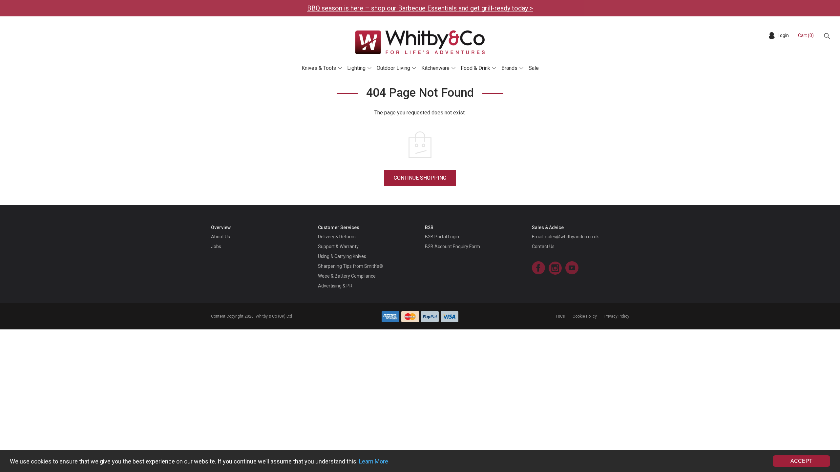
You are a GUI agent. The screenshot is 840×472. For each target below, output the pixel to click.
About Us (220, 236)
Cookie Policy (585, 316)
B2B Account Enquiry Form (452, 246)
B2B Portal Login (442, 236)
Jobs (216, 246)
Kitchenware (435, 68)
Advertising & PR (335, 285)
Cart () (806, 35)
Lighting (356, 68)
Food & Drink (475, 68)
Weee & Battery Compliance (347, 276)
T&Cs (560, 316)
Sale (534, 68)
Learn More (373, 461)
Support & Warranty (338, 246)
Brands (509, 68)
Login (783, 35)
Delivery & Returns (337, 236)
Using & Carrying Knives (342, 256)
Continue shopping (420, 178)
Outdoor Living (393, 68)
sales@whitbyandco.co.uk (572, 236)
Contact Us (543, 246)
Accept (801, 461)
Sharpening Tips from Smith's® (350, 266)
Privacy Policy (616, 316)
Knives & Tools (319, 68)
